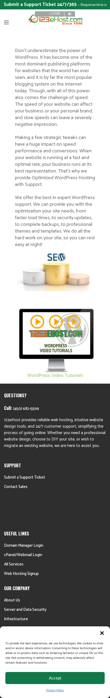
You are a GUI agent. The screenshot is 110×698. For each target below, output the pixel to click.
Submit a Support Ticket (24, 477)
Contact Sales (16, 486)
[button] (102, 633)
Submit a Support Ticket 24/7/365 (41, 5)
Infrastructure (16, 619)
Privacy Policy (55, 690)
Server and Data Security (25, 609)
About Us (12, 600)
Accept (55, 678)
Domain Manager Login (23, 545)
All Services (13, 564)
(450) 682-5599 (26, 408)
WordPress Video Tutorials (55, 375)
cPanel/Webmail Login (23, 555)
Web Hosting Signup (21, 573)
